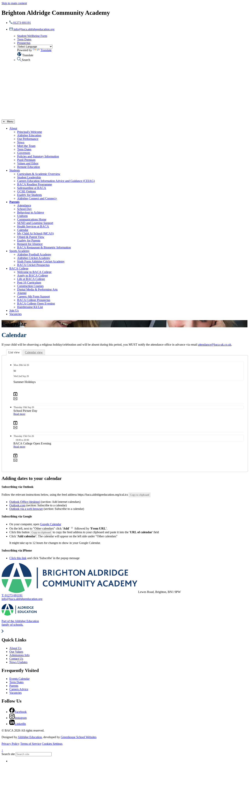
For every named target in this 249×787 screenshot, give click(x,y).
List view (14, 352)
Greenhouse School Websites (78, 737)
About (13, 128)
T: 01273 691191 (12, 595)
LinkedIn (20, 724)
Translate (46, 50)
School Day (24, 209)
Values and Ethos (27, 163)
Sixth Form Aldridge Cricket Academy (41, 261)
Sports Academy (19, 251)
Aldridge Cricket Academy (33, 258)
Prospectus (23, 43)
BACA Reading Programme (34, 184)
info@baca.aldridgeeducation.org (22, 599)
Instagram (21, 717)
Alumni (21, 293)
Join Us (14, 310)
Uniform (22, 216)
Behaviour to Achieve (30, 212)
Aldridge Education (29, 135)
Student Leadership (29, 177)
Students (14, 170)
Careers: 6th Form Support (33, 296)
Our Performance (27, 139)
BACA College (18, 268)
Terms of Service (30, 743)
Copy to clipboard (139, 494)
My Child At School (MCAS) (35, 233)
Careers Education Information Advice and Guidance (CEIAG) (56, 181)
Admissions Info (19, 655)
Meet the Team (26, 146)
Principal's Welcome (29, 132)
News (20, 142)
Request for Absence (30, 244)
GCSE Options (26, 191)
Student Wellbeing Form (32, 36)
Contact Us (16, 658)
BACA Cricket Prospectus (33, 265)
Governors (23, 153)
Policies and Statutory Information (38, 156)
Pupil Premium (26, 160)
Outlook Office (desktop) (24, 501)
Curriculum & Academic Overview (38, 174)
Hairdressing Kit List (30, 307)
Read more (19, 414)
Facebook (21, 711)
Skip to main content (14, 3)
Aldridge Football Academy (34, 254)
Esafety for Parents (28, 240)
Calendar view (34, 352)
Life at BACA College (31, 279)
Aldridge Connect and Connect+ (37, 198)
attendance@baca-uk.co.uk (214, 344)
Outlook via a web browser (26, 508)
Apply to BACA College (32, 275)
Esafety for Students (29, 195)
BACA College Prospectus (33, 300)
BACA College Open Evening (36, 303)
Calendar (22, 230)
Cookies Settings (52, 743)
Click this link (17, 558)
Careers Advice (18, 689)
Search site (8, 754)
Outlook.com (17, 505)
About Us (15, 648)
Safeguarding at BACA (31, 188)
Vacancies (15, 314)
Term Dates (24, 39)
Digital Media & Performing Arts (37, 289)
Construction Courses (30, 286)
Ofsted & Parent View (30, 237)
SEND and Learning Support (35, 223)
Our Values (16, 651)
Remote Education (28, 167)
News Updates (18, 662)
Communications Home (31, 219)
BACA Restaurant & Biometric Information (44, 247)
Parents (14, 202)
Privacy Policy (10, 743)
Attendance (24, 205)
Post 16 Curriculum (29, 282)
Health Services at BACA (33, 226)
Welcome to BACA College (34, 272)
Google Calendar (50, 524)
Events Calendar (19, 678)
